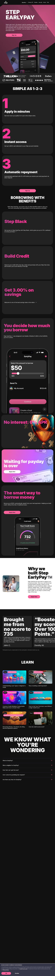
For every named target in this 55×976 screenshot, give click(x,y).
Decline (17, 973)
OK (6, 973)
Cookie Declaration (23, 968)
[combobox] (24, 2)
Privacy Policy (6, 969)
